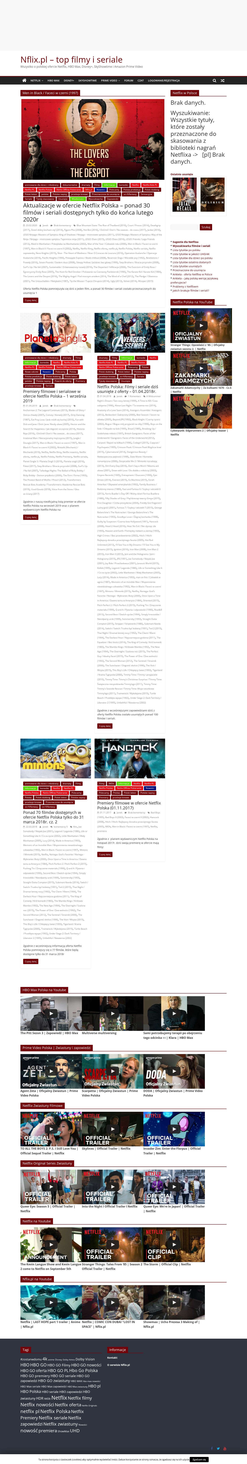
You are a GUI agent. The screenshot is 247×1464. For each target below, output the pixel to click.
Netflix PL (29, 189)
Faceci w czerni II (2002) (137, 817)
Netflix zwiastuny (60, 1424)
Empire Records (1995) (108, 475)
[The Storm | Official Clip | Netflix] (174, 1244)
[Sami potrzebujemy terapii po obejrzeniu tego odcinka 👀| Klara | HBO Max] (174, 1013)
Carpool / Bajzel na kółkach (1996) (114, 442)
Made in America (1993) (122, 577)
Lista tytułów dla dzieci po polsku (193, 258)
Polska (73, 371)
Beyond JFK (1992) (122, 419)
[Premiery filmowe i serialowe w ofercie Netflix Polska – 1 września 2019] (55, 315)
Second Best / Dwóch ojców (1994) (122, 614)
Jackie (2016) (153, 229)
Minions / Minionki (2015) (118, 591)
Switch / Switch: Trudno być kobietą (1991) (126, 628)
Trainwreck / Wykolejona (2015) (132, 693)
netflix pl (113, 248)
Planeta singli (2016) (74, 461)
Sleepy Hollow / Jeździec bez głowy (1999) (97, 262)
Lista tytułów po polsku (186, 250)
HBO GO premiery (35, 1375)
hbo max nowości (91, 1381)
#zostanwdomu (31, 1359)
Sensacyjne (146, 194)
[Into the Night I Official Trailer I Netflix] (112, 1187)
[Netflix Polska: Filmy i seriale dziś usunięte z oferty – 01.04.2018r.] (130, 315)
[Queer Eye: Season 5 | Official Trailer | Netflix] (51, 1187)
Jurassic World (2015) (148, 563)
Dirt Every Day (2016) (116, 465)
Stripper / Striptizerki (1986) (129, 623)
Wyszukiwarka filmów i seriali (191, 246)
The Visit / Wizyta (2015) (71, 919)
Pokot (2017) (29, 466)
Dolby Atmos (69, 1359)
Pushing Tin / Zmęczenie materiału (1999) (44, 868)
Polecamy (114, 189)
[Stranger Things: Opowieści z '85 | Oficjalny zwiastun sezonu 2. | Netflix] (201, 325)
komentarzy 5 (60, 826)
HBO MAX (53, 80)
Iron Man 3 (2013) (114, 554)
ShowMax (63, 1431)
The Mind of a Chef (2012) (120, 276)
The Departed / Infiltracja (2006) (110, 267)
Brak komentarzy (62, 225)
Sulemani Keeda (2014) (67, 882)
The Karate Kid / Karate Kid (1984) (144, 271)
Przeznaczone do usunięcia (105, 194)
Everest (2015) (119, 479)
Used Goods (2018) (40, 489)
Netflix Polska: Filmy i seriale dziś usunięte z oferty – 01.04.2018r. (127, 389)
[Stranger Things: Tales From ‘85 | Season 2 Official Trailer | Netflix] (112, 1244)
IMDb (111, 783)
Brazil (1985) (134, 428)
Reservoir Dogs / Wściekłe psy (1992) (125, 257)
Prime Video (109, 80)
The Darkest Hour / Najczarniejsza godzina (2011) (130, 637)
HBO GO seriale (63, 1375)
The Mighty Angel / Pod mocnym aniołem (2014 (82, 276)
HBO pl (94, 1386)
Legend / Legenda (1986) (124, 568)
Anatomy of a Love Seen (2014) (113, 410)
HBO (24, 1365)
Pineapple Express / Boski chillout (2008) (85, 257)
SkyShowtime (87, 80)
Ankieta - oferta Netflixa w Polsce (192, 274)
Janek (46, 225)
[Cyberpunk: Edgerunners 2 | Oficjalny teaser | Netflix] (201, 411)
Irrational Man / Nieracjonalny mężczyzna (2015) (47, 438)
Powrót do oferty (63, 381)
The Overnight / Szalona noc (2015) (127, 651)
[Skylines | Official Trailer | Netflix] (112, 1129)
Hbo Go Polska (83, 1370)
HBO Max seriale (30, 1386)
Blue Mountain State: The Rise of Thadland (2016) (101, 225)
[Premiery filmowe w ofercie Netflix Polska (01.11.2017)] (130, 741)
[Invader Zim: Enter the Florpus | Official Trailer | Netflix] (174, 1129)
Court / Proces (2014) (138, 225)
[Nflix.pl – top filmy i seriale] (24, 80)
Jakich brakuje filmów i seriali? (191, 290)
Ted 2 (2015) (155, 628)
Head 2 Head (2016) (115, 526)
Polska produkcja (132, 189)
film (75, 826)
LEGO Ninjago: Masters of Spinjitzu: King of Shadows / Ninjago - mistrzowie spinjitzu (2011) (68, 234)
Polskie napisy (60, 194)
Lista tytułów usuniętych (187, 266)
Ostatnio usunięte (182, 174)
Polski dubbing (152, 189)
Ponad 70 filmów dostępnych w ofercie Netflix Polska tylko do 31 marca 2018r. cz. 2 (53, 817)
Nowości (101, 189)
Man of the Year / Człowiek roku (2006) (107, 243)
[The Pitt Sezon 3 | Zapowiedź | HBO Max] (51, 1013)
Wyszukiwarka (95, 198)
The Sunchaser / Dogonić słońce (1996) (124, 665)
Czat (141, 80)
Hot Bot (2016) (90, 229)
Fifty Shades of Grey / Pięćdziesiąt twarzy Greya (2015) (132, 498)
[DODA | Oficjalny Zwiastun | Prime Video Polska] (174, 1071)
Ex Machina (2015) (137, 479)
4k (44, 1359)
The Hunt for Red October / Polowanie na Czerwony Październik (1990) (90, 271)
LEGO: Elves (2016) (115, 239)
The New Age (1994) (49, 905)
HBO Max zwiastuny (77, 1386)
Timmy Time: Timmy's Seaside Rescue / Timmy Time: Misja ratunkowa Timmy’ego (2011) (127, 689)
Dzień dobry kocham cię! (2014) (47, 229)
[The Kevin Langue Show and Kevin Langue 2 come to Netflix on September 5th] (51, 1244)
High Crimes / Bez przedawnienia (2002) (117, 535)
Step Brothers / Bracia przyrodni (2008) (139, 262)
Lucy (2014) (103, 577)
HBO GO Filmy (59, 1365)
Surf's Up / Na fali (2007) (35, 267)
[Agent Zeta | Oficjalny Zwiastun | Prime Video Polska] (51, 1071)
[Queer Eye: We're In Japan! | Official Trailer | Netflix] (174, 1187)
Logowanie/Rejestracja (164, 80)
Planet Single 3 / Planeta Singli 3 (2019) (42, 461)
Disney (58, 1359)
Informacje (109, 184)
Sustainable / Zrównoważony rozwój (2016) (70, 267)
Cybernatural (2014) (115, 451)
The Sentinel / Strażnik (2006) (62, 914)
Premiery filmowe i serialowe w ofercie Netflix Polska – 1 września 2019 (54, 396)
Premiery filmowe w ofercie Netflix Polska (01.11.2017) (129, 805)
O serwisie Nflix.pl (118, 1365)
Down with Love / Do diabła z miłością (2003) (134, 470)
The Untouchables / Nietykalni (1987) (49, 281)
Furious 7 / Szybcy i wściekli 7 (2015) (135, 507)
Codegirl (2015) (140, 442)
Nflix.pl (88, 189)
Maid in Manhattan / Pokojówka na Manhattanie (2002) (58, 243)
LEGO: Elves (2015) (94, 239)
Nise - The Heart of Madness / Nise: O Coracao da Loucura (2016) (90, 253)
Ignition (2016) (121, 549)
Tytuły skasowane (45, 198)
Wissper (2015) (145, 281)
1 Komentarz (134, 396)
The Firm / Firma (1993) (75, 475)
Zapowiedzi (112, 198)
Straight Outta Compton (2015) (38, 882)
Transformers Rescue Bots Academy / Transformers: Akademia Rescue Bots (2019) (54, 484)
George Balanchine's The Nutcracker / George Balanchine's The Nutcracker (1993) (129, 512)
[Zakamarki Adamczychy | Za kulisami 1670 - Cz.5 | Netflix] (201, 368)
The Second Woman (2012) (118, 660)
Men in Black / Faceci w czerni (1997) (58, 442)
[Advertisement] (123, 25)
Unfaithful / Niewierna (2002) (131, 702)
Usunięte (62, 198)
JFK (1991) (122, 558)
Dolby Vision (85, 1359)
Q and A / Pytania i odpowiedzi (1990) (134, 609)
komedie (123, 184)
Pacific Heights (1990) (53, 257)
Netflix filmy (87, 248)
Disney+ (69, 80)
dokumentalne (70, 184)
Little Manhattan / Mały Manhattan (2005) (139, 572)
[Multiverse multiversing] (112, 1013)
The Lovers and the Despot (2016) (40, 276)
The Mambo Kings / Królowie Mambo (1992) (127, 646)
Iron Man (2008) (138, 549)
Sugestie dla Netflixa (185, 242)
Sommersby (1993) (131, 619)
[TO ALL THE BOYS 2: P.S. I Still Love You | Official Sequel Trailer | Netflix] (51, 1129)
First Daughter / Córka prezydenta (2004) (118, 502)
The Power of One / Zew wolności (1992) (55, 910)
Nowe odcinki (31, 371)
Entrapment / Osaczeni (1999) (137, 475)
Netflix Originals (89, 1405)
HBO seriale (50, 1391)
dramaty (86, 184)
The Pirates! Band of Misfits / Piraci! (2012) (44, 479)
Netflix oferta (100, 248)
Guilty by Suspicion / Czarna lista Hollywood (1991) (122, 521)
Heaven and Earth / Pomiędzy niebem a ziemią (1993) (132, 530)
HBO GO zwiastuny (54, 1380)
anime (51, 1359)
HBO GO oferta (33, 1370)
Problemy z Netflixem (185, 286)
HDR (39, 1398)
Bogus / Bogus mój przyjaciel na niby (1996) (127, 424)
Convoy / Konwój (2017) (57, 414)
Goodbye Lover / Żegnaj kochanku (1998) (137, 516)
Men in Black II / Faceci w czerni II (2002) (51, 248)
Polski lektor (31, 194)
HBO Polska (30, 1391)
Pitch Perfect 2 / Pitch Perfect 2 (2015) (116, 605)
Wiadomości (78, 198)
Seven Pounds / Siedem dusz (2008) (57, 262)
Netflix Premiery (64, 456)
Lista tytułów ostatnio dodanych (192, 262)
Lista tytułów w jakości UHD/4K (191, 254)
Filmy (97, 184)
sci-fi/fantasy (130, 194)
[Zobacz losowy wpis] (223, 80)
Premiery (80, 381)
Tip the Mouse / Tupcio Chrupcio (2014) (89, 281)
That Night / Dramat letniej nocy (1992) (116, 633)
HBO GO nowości (86, 1365)
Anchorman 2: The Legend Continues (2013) (45, 410)
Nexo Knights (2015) (46, 253)
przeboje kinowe (79, 194)
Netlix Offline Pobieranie (69, 189)
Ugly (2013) (116, 281)
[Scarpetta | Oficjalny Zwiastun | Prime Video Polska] (112, 1071)
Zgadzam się (199, 1459)
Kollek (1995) (103, 568)
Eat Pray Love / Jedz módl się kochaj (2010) (52, 419)
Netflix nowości (70, 452)
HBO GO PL (58, 1370)
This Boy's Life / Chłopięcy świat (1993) (131, 670)
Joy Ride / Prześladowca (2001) (120, 563)
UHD (75, 1431)
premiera (102, 831)
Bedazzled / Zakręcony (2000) (120, 414)
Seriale (28, 198)
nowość (29, 1430)
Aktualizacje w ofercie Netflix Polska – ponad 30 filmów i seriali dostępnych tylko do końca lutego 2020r (88, 212)
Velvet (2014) (130, 281)
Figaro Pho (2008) (73, 229)
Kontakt (112, 1357)
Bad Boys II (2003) (114, 817)
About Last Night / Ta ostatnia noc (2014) (135, 405)
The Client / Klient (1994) (63, 891)
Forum (128, 80)
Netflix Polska (45, 189)
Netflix (36, 80)
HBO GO (38, 1365)
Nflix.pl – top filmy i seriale (71, 59)
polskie (44, 194)
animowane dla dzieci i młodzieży (41, 184)
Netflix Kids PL (150, 184)
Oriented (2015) (151, 600)
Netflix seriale (141, 248)
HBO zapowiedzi (70, 1392)
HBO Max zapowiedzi (54, 1386)
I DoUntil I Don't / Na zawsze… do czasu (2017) (122, 229)
